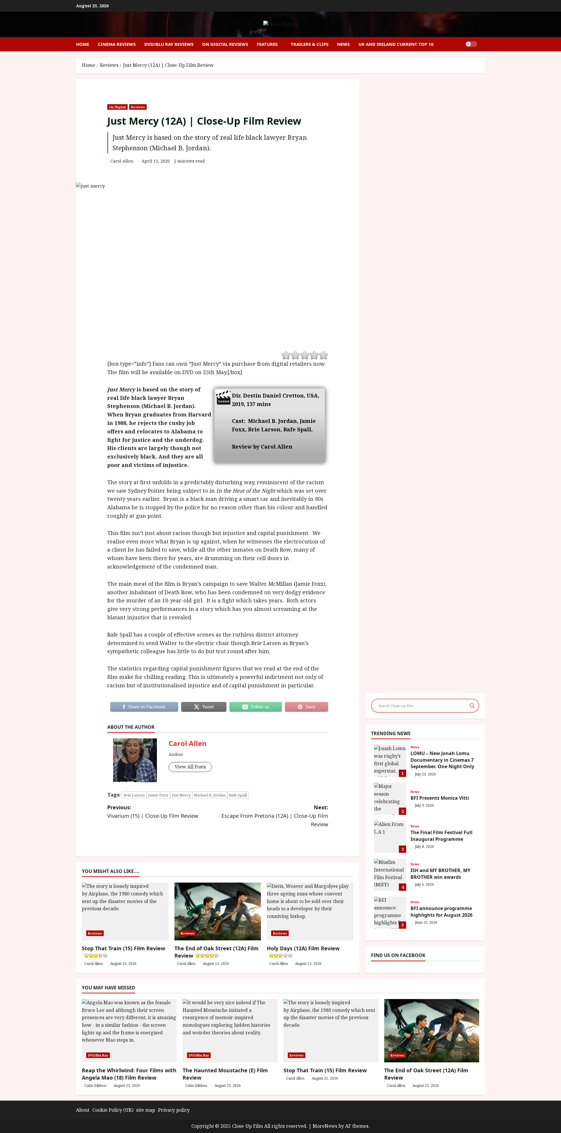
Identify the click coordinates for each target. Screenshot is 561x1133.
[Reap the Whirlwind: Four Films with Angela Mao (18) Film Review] (129, 1030)
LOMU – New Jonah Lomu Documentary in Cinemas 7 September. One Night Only (390, 761)
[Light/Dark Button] (471, 44)
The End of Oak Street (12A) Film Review (216, 952)
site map (145, 1110)
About (82, 1110)
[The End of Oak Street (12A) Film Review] (431, 1030)
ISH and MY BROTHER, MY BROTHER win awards (390, 875)
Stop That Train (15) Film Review (325, 1070)
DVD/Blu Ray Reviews (168, 44)
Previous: (152, 811)
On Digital (117, 107)
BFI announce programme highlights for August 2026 (390, 913)
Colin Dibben (95, 1085)
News (343, 44)
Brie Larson (134, 795)
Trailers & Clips (309, 44)
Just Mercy (181, 795)
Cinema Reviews (117, 44)
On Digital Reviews (225, 44)
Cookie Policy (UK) (112, 1110)
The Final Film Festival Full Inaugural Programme (390, 837)
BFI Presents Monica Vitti (390, 799)
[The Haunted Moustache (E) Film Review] (230, 1030)
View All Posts (190, 767)
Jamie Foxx (158, 795)
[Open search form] (483, 44)
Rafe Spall (238, 795)
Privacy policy (174, 1110)
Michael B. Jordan (210, 795)
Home (82, 44)
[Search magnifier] (472, 706)
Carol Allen (122, 161)
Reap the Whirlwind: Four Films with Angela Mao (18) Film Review (129, 1074)
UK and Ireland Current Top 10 (396, 44)
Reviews (138, 107)
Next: (274, 816)
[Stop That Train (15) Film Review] (330, 1030)
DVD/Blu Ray (98, 1055)
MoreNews (325, 1126)
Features (267, 44)
